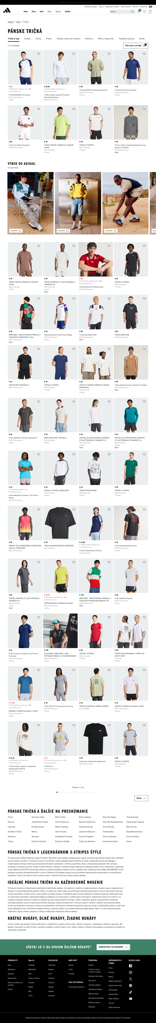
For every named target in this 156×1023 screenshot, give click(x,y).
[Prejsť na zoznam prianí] (144, 12)
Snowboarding (38, 827)
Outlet (67, 12)
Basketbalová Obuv (134, 832)
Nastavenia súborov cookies (36, 1018)
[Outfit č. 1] (30, 203)
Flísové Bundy (132, 817)
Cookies (63, 1018)
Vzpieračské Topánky (135, 822)
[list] (78, 39)
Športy (58, 12)
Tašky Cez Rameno (87, 842)
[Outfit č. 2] (78, 203)
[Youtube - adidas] (138, 999)
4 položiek (109, 231)
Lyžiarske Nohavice (87, 832)
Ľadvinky (11, 827)
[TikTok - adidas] (138, 992)
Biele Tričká (60, 817)
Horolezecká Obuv (110, 842)
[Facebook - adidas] (138, 966)
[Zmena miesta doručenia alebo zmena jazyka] (150, 7)
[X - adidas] (138, 979)
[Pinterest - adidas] (138, 986)
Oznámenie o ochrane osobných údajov (82, 1018)
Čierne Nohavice (62, 822)
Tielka (10, 842)
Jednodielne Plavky (40, 822)
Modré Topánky (61, 827)
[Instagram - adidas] (138, 972)
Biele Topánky (85, 817)
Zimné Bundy (108, 827)
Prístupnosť (125, 1018)
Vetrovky (35, 837)
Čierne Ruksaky (109, 837)
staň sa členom (126, 7)
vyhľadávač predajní (90, 7)
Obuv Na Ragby (109, 817)
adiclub (135, 7)
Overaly (11, 822)
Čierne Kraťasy (132, 837)
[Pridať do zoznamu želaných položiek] (38, 54)
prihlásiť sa (143, 7)
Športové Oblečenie (87, 822)
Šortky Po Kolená (39, 842)
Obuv (49, 12)
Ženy (34, 12)
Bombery (12, 837)
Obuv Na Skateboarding (113, 822)
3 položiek (14, 231)
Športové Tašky (38, 817)
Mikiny (34, 832)
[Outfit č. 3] (125, 203)
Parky (10, 817)
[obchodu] (7, 10)
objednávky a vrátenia (112, 7)
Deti (42, 12)
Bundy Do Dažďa (62, 842)
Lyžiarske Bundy (86, 827)
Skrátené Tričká (14, 832)
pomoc (101, 7)
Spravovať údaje (53, 1018)
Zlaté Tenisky (60, 832)
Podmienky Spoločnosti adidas (108, 1018)
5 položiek (61, 231)
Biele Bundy (131, 827)
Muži (26, 12)
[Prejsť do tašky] (150, 12)
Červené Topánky (86, 837)
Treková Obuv (108, 832)
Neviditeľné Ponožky (63, 837)
